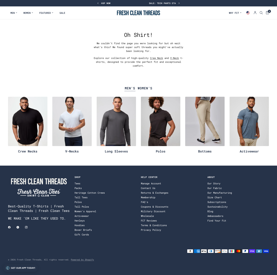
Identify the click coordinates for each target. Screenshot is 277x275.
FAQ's (144, 202)
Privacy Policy (151, 229)
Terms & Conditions (154, 225)
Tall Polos (82, 206)
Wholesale (147, 216)
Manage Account (151, 183)
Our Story (213, 183)
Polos (160, 151)
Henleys (80, 220)
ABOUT (211, 177)
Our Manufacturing (219, 192)
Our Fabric (214, 188)
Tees (77, 183)
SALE (62, 12)
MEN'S (130, 88)
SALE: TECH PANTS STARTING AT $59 (138, 3)
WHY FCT (234, 12)
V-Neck (174, 58)
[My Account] (255, 12)
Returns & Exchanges (154, 192)
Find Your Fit (216, 220)
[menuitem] (14, 12)
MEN (12, 12)
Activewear (249, 151)
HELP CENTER (149, 177)
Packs (78, 188)
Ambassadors (215, 216)
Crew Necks (27, 151)
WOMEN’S (145, 88)
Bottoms (205, 151)
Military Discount (153, 211)
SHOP (78, 177)
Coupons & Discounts (154, 206)
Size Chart (214, 197)
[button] (20, 268)
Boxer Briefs (83, 229)
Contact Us (148, 188)
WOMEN (27, 12)
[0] (266, 12)
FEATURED (45, 12)
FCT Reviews (149, 220)
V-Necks (72, 151)
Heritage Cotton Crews (90, 192)
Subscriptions (216, 202)
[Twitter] (20, 227)
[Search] (261, 12)
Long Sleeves (116, 151)
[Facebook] (11, 227)
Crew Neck (156, 58)
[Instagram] (28, 227)
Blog (210, 211)
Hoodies (80, 225)
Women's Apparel (85, 211)
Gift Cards (82, 234)
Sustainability (217, 206)
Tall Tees (81, 197)
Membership (148, 197)
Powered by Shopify (82, 259)
